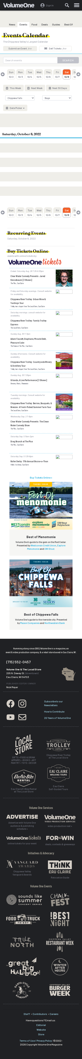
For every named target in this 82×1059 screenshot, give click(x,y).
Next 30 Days (59, 87)
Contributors (40, 1013)
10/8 (66, 74)
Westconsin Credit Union (43, 545)
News (12, 24)
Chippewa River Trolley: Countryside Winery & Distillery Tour (31, 363)
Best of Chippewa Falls (41, 614)
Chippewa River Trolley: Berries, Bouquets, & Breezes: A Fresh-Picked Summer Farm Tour (31, 405)
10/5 (39, 74)
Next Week (36, 87)
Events (23, 24)
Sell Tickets (57, 48)
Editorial (41, 1024)
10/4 (29, 74)
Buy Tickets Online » (41, 477)
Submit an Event (20, 48)
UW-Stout (49, 548)
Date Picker (15, 107)
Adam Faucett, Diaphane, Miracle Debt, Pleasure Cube (28, 340)
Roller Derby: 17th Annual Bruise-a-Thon (29, 461)
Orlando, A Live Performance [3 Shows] (29, 380)
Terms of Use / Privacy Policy (36, 1040)
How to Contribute (54, 711)
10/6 (48, 74)
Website (41, 1029)
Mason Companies (30, 623)
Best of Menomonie (41, 537)
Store (41, 1034)
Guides (56, 24)
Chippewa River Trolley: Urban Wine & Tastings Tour (28, 301)
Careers (54, 1013)
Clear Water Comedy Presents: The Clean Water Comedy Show (30, 423)
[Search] (67, 5)
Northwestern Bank (55, 623)
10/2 (11, 74)
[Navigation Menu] (76, 5)
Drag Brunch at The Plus (22, 441)
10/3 (20, 74)
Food (34, 24)
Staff (27, 1013)
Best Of (68, 24)
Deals (44, 24)
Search (68, 60)
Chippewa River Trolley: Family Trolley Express (28, 322)
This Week (15, 87)
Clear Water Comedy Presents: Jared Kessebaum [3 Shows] (28, 277)
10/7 (57, 74)
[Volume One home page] (20, 6)
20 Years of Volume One (57, 717)
